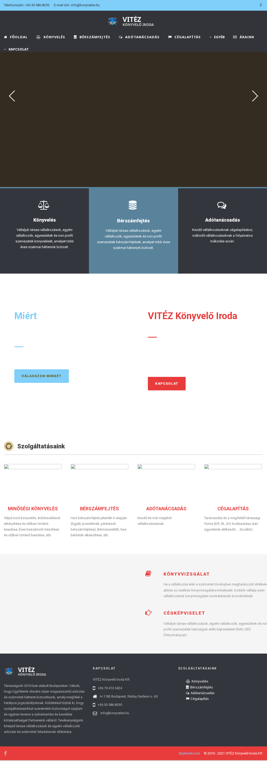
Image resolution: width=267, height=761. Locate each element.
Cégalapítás (200, 698)
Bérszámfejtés (201, 687)
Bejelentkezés (189, 753)
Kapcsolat (166, 383)
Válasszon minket (42, 376)
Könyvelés (200, 681)
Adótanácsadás (203, 693)
